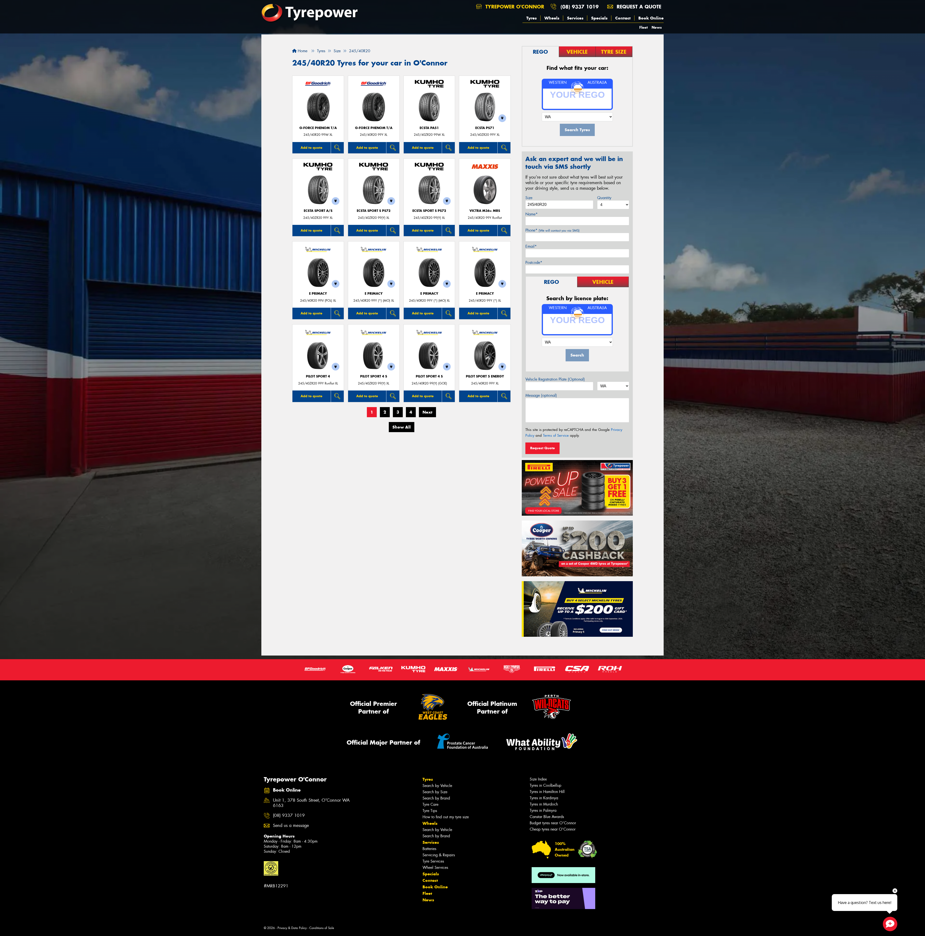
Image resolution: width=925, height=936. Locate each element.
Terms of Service (556, 435)
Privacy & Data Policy (292, 928)
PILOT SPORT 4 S (373, 376)
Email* (531, 246)
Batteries (429, 848)
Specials (599, 18)
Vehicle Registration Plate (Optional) (555, 379)
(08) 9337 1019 (580, 7)
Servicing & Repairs (439, 855)
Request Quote (542, 448)
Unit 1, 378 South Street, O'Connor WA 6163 (311, 803)
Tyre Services (433, 861)
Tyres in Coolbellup (545, 785)
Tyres (531, 18)
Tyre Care (430, 804)
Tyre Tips (430, 810)
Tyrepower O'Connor (514, 7)
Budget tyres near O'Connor (553, 823)
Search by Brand (436, 798)
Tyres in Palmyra (543, 810)
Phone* (552, 230)
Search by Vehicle (437, 785)
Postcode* (533, 262)
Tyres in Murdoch (544, 804)
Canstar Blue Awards (547, 816)
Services (575, 18)
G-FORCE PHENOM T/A (318, 128)
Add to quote (311, 147)
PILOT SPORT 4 (318, 376)
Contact (623, 18)
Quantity (604, 197)
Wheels (551, 18)
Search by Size (435, 791)
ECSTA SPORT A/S (318, 211)
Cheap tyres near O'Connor (552, 829)
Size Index (538, 779)
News (657, 27)
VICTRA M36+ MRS (484, 211)
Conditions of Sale (321, 928)
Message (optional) (541, 395)
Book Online (651, 18)
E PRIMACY (318, 294)
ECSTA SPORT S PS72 (373, 211)
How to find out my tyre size (446, 816)
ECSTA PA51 (429, 128)
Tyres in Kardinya (544, 797)
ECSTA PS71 (484, 128)
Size (528, 197)
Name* (531, 214)
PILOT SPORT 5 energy (485, 376)
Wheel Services (435, 867)
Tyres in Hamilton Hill (547, 791)
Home (302, 50)
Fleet (643, 27)
